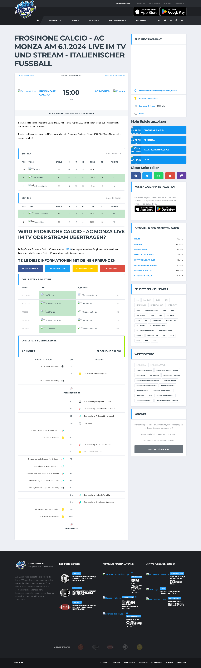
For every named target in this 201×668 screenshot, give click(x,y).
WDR (146, 340)
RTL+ (138, 320)
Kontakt (167, 3)
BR (138, 300)
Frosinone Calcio (47, 93)
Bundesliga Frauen (158, 365)
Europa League (170, 380)
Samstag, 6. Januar (147, 106)
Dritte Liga (154, 375)
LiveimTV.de (18, 663)
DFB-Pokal (141, 375)
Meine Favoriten (123, 3)
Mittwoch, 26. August (144, 260)
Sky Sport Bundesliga (145, 330)
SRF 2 (172, 335)
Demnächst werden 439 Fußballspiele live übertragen (84, 578)
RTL (160, 315)
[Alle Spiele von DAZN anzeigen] (152, 589)
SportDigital (152, 335)
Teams (74, 20)
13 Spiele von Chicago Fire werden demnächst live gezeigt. (130, 604)
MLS (150, 395)
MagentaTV (172, 305)
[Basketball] (80, 647)
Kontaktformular (158, 449)
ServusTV (157, 320)
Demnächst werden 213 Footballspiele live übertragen (84, 607)
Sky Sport (141, 325)
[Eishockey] (95, 647)
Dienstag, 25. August (144, 255)
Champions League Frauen (167, 370)
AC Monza (102, 91)
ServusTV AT (171, 320)
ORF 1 (173, 310)
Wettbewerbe (116, 20)
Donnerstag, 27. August (145, 265)
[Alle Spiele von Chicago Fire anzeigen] (112, 597)
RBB (152, 315)
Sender (93, 20)
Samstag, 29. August (143, 276)
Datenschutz (156, 662)
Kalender (141, 20)
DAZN (68, 249)
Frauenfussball (167, 385)
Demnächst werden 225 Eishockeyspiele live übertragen (84, 593)
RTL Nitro (170, 315)
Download (143, 662)
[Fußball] (125, 647)
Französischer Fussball (146, 385)
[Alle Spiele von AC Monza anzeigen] (119, 85)
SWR (138, 340)
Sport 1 (140, 335)
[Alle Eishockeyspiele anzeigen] (65, 593)
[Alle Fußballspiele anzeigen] (65, 578)
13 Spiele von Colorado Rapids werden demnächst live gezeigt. (134, 623)
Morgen (138, 244)
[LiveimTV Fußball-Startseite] (38, 20)
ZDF (154, 340)
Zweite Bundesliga (144, 400)
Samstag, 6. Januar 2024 (115, 75)
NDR (164, 310)
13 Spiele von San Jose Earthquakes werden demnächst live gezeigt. (137, 586)
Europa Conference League (148, 380)
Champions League (144, 370)
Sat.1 (146, 320)
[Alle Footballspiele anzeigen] (65, 607)
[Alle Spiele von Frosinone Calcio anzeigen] (27, 85)
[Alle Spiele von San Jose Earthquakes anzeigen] (116, 574)
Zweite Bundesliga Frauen (167, 400)
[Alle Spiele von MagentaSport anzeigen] (156, 599)
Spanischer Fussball (165, 395)
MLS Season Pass (151, 310)
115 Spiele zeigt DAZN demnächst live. (170, 593)
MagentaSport (157, 305)
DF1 (166, 300)
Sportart (54, 20)
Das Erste (147, 300)
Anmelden (141, 3)
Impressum (180, 3)
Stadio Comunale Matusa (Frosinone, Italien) (158, 91)
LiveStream (141, 305)
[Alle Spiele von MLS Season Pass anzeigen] (157, 574)
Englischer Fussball (171, 375)
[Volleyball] (139, 647)
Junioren (140, 395)
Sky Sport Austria (157, 325)
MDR (138, 310)
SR (164, 335)
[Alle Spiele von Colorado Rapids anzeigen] (113, 613)
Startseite (104, 662)
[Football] (110, 647)
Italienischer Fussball (26, 75)
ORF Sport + (141, 315)
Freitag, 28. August (143, 270)
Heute (137, 239)
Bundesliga (141, 365)
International (142, 390)
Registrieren (154, 3)
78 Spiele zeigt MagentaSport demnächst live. (176, 603)
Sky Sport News (165, 330)
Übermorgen (140, 249)
